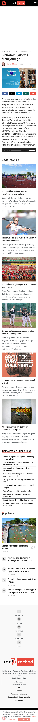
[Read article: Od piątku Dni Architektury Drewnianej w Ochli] (19, 365)
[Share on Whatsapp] (26, 93)
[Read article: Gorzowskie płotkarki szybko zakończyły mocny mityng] (19, 176)
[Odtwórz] (4, 150)
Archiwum (19, 700)
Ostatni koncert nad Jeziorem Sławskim (15, 547)
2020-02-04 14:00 (25, 64)
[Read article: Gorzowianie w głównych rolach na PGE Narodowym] (19, 269)
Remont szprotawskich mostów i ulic (17, 491)
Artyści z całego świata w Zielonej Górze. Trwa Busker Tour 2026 (20, 559)
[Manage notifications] (3, 718)
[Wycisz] (27, 150)
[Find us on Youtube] (19, 627)
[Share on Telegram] (19, 93)
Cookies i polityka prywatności (19, 697)
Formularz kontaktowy (19, 694)
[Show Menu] (35, 3)
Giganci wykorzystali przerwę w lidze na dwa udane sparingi (18, 332)
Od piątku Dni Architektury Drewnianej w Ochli (18, 381)
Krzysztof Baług (12, 64)
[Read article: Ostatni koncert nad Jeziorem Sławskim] (19, 530)
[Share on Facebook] (5, 93)
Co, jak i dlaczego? (25, 51)
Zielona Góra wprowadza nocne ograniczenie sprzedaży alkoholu (21, 570)
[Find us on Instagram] (19, 635)
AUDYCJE (15, 51)
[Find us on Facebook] (19, 611)
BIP (19, 687)
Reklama (19, 691)
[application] (19, 150)
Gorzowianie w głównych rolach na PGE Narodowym (19, 285)
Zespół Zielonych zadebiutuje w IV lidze (18, 500)
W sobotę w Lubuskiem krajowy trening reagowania (18, 505)
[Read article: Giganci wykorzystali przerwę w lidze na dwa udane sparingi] (19, 315)
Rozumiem (24, 719)
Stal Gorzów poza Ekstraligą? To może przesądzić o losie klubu (22, 591)
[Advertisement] (19, 27)
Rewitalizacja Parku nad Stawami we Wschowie (17, 496)
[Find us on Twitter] (19, 619)
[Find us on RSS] (19, 642)
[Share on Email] (33, 93)
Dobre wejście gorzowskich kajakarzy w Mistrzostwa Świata (19, 239)
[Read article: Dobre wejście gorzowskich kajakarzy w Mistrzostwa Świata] (19, 222)
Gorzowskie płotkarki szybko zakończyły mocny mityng (14, 192)
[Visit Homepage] (20, 3)
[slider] (32, 150)
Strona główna (6, 51)
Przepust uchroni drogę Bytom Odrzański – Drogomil (15, 428)
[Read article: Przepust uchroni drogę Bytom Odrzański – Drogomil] (19, 411)
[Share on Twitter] (12, 93)
